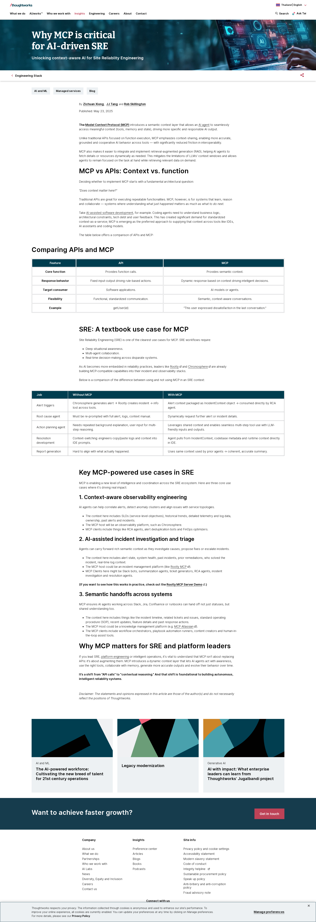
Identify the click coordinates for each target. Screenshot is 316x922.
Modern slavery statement (201, 859)
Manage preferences (269, 912)
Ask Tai (301, 13)
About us (88, 849)
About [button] (128, 13)
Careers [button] (114, 13)
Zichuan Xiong (93, 104)
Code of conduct (194, 864)
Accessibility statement (199, 853)
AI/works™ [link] (36, 13)
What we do (90, 853)
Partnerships (90, 859)
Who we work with (94, 864)
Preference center (145, 849)
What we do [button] (17, 13)
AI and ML (40, 91)
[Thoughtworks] (21, 3)
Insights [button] (80, 13)
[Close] (308, 905)
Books (137, 864)
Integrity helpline (194, 869)
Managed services (68, 91)
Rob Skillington (135, 104)
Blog (92, 91)
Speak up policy (194, 879)
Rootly (174, 366)
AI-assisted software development (109, 212)
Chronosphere (198, 366)
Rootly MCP (179, 566)
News (86, 874)
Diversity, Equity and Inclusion (102, 879)
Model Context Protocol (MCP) (107, 124)
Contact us (89, 889)
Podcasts (139, 869)
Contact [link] (141, 13)
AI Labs (87, 869)
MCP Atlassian (183, 626)
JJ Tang (112, 104)
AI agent (204, 124)
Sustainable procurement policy (204, 874)
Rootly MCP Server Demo (184, 584)
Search (284, 13)
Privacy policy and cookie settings (206, 849)
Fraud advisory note (197, 892)
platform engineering (115, 656)
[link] (269, 814)
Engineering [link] (97, 13)
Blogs (136, 859)
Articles (138, 853)
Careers (87, 884)
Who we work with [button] (58, 13)
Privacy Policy (81, 916)
